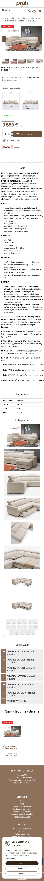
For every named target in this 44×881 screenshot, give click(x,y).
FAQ (22, 804)
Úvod (3, 18)
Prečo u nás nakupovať (22, 829)
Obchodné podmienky (22, 806)
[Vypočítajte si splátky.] (11, 147)
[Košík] (39, 10)
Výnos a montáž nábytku (22, 836)
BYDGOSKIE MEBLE (15, 77)
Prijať (22, 863)
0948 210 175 (25, 783)
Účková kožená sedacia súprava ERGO (9, 748)
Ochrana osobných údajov (22, 814)
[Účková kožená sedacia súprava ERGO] (22, 38)
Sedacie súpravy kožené (30, 18)
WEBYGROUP (22, 879)
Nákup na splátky (22, 834)
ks (9, 134)
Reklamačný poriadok (22, 811)
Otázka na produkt (10, 80)
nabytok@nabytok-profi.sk (24, 780)
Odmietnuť (22, 873)
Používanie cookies (22, 817)
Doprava (22, 831)
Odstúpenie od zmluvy (22, 809)
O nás (22, 801)
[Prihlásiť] (34, 10)
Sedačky (13, 18)
